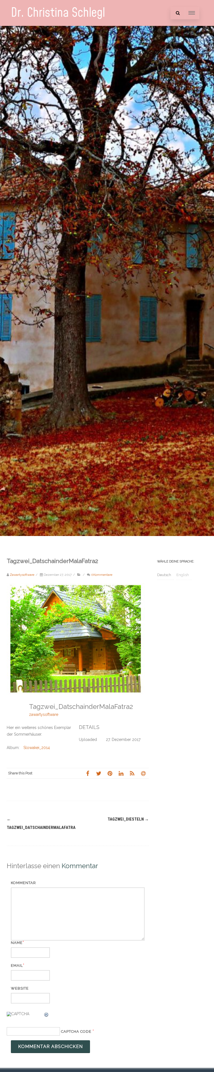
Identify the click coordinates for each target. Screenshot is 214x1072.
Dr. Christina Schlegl (58, 13)
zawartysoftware (43, 714)
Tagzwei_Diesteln (128, 819)
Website (20, 988)
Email (17, 965)
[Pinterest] (109, 773)
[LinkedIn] (121, 773)
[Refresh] (46, 1015)
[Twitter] (98, 773)
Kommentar (23, 883)
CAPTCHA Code (76, 1031)
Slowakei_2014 (36, 747)
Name (17, 942)
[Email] (143, 773)
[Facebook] (87, 773)
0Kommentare (101, 575)
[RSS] (132, 773)
